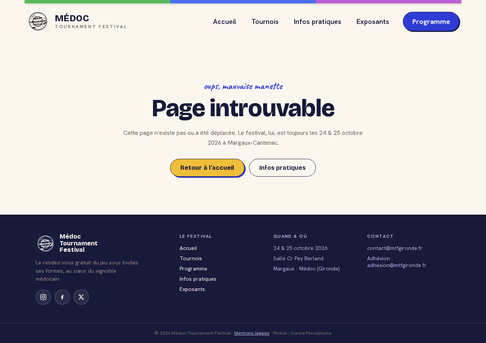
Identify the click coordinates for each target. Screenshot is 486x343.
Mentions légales (252, 333)
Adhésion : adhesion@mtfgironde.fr (396, 262)
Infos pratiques (317, 21)
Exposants (373, 21)
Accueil (224, 21)
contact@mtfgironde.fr (395, 248)
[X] (81, 297)
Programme (431, 21)
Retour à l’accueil (207, 167)
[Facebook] (62, 297)
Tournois (265, 21)
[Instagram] (43, 297)
